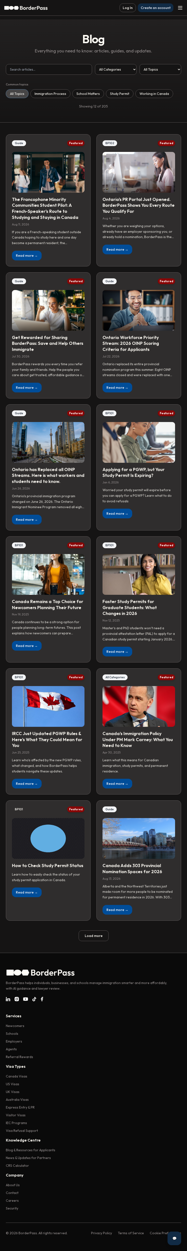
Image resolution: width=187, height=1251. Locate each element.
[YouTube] (25, 999)
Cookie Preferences (165, 1233)
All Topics (17, 93)
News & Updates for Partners (28, 1158)
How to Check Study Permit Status (47, 865)
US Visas (12, 1084)
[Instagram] (17, 999)
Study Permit (119, 93)
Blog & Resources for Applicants (30, 1150)
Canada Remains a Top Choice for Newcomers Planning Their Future (47, 604)
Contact (12, 1193)
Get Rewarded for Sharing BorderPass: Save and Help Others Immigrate (47, 343)
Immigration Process (50, 93)
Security (12, 1208)
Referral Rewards (19, 1057)
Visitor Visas (16, 1115)
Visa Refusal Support (22, 1130)
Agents (11, 1049)
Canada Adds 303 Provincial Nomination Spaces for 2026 (132, 868)
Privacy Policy (101, 1233)
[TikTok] (34, 999)
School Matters (88, 93)
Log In (128, 8)
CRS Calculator (17, 1165)
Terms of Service (131, 1233)
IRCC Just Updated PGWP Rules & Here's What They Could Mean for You (47, 739)
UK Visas (12, 1092)
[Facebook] (42, 999)
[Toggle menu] (180, 8)
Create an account (155, 8)
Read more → (27, 255)
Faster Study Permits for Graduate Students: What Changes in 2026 (130, 607)
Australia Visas (17, 1099)
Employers (14, 1041)
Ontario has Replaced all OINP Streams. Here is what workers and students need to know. (48, 475)
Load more (94, 936)
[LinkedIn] (8, 999)
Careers (12, 1200)
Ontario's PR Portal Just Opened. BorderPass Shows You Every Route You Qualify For (139, 205)
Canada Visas (16, 1076)
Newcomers (15, 1026)
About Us (13, 1185)
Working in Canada (154, 93)
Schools (12, 1033)
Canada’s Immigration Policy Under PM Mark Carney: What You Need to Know (138, 739)
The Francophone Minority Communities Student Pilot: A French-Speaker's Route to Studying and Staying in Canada (45, 208)
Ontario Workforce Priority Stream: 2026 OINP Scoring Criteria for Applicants (131, 343)
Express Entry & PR (20, 1107)
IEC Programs (16, 1123)
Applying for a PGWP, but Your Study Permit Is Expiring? (134, 472)
